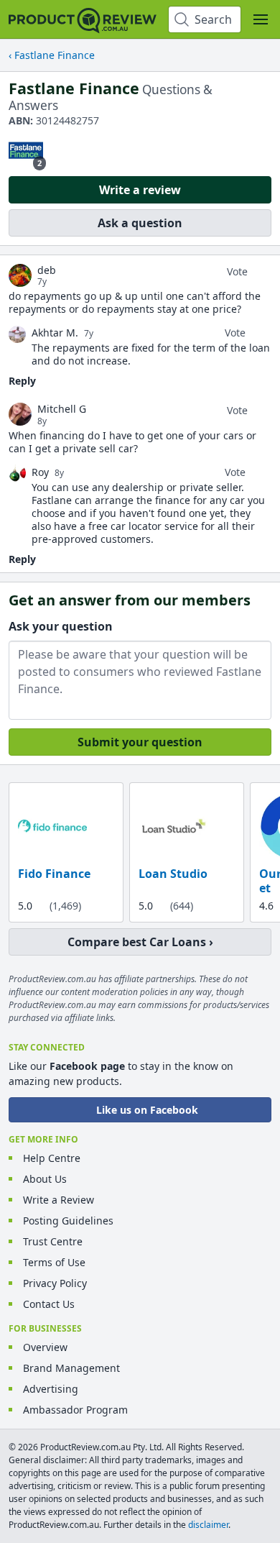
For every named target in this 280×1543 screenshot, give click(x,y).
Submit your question (140, 742)
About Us (45, 1179)
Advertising (50, 1389)
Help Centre (51, 1158)
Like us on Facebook (147, 1110)
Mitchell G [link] (61, 409)
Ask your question (61, 626)
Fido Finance (54, 874)
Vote (237, 271)
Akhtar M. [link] (55, 332)
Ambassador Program (75, 1409)
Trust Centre (53, 1241)
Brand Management (71, 1368)
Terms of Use (54, 1262)
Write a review (140, 190)
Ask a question (140, 223)
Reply (22, 381)
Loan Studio (173, 874)
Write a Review (58, 1200)
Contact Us (49, 1304)
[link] (20, 275)
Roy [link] (40, 472)
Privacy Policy (55, 1283)
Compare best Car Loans (136, 942)
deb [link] (46, 270)
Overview (45, 1347)
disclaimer (208, 1525)
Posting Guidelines (68, 1220)
